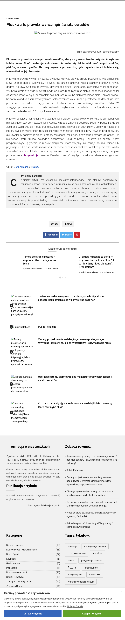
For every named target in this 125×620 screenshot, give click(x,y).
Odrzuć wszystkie (32, 613)
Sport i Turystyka (15, 577)
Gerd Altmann (21, 166)
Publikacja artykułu (50, 505)
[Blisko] (122, 591)
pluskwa (68, 224)
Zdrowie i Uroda (14, 586)
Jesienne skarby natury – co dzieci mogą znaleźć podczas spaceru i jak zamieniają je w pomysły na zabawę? (71, 298)
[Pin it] (77, 235)
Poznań (72, 567)
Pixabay (35, 166)
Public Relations (47, 326)
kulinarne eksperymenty (77, 553)
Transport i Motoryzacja (18, 581)
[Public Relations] (20, 327)
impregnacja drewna (95, 546)
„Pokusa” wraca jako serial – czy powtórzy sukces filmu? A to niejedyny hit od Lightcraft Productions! (96, 262)
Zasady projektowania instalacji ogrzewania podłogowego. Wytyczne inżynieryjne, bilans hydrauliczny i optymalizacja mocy (89, 481)
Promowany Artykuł (16, 572)
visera (39, 269)
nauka (71, 560)
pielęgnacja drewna (91, 560)
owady (54, 224)
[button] (60, 277)
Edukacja (11, 558)
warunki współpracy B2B (81, 581)
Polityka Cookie (75, 606)
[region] (62, 604)
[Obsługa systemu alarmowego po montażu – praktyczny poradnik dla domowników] (22, 384)
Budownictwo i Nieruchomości (21, 549)
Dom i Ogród (12, 554)
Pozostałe (13, 18)
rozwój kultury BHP (75, 575)
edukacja (72, 546)
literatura (97, 553)
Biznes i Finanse (14, 545)
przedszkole (91, 567)
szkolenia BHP (94, 575)
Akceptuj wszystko (92, 613)
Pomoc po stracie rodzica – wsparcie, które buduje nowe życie (40, 260)
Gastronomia (13, 563)
